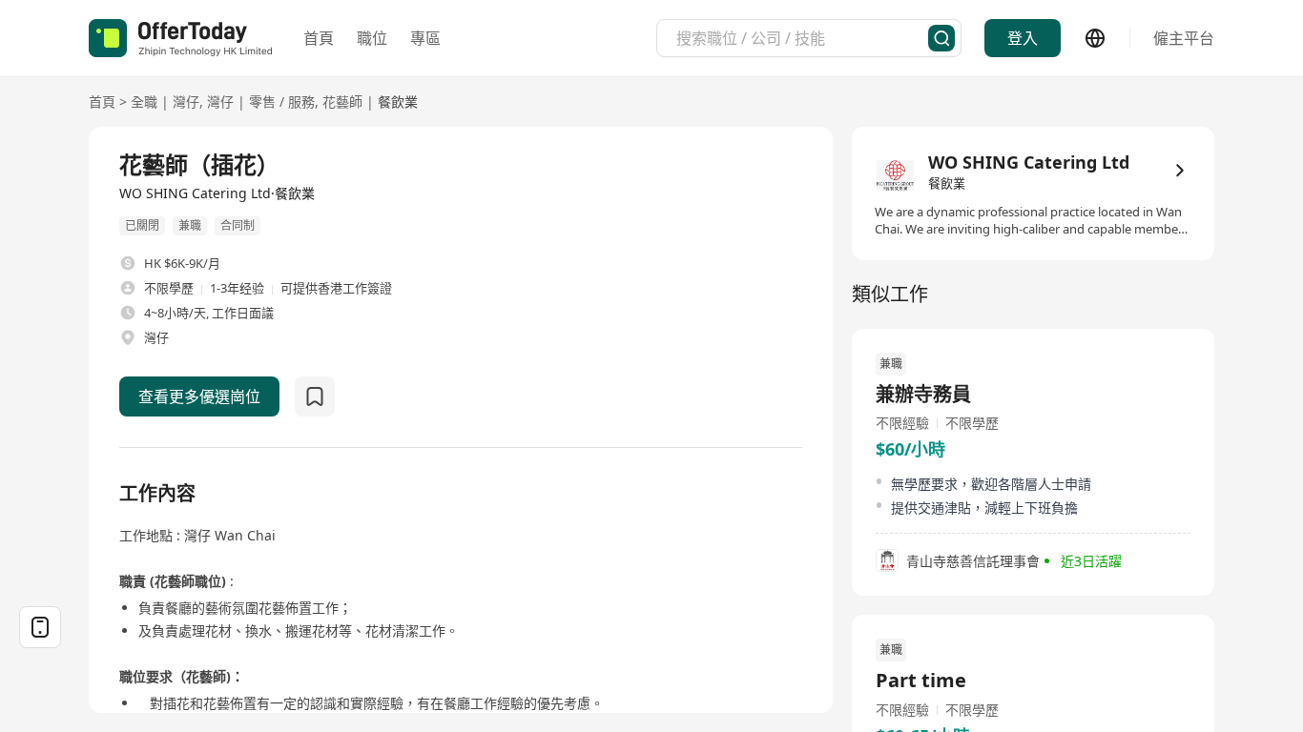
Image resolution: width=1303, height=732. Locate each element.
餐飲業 (398, 101)
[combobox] (802, 38)
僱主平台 (1183, 38)
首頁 (318, 38)
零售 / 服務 (282, 101)
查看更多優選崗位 (199, 396)
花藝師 (342, 101)
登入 (1022, 38)
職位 (372, 38)
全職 (144, 101)
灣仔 (186, 101)
